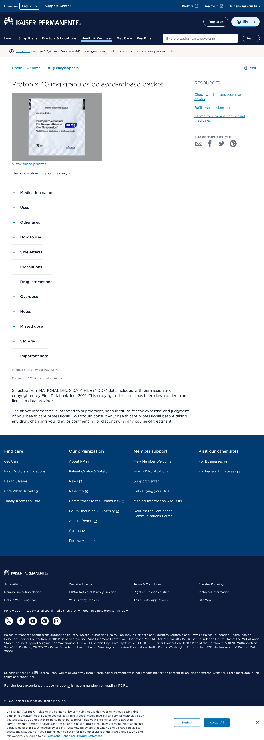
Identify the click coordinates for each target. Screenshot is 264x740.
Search (251, 38)
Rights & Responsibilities (151, 592)
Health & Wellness (96, 38)
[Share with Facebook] (210, 143)
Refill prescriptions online (214, 108)
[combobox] (200, 38)
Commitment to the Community (94, 501)
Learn (9, 38)
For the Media (80, 541)
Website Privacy (80, 584)
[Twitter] (8, 621)
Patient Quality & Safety (88, 471)
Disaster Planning (211, 584)
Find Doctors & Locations (24, 471)
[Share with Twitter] (222, 143)
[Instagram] (56, 621)
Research (76, 491)
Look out (23, 51)
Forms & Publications (151, 471)
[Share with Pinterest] (233, 143)
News (73, 481)
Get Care (124, 38)
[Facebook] (20, 621)
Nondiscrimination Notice (22, 592)
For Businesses (210, 461)
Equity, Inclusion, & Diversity (92, 511)
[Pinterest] (44, 621)
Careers (75, 531)
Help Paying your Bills (151, 491)
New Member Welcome (152, 461)
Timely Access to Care (22, 501)
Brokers (187, 6)
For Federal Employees (217, 471)
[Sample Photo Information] (69, 172)
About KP (77, 461)
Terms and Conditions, (61, 735)
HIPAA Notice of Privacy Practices (93, 592)
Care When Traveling (21, 491)
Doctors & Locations (59, 38)
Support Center (58, 6)
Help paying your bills (244, 6)
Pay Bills (144, 38)
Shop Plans (28, 38)
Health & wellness (26, 68)
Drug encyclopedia (62, 68)
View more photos (29, 164)
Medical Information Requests (158, 501)
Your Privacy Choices (84, 600)
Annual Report (81, 521)
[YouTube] (32, 621)
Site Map (204, 600)
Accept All (217, 722)
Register (216, 22)
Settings (187, 722)
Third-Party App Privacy (151, 600)
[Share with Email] (198, 143)
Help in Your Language (20, 600)
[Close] (257, 722)
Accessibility (13, 584)
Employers (210, 6)
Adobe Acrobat (55, 685)
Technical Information (214, 592)
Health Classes (15, 481)
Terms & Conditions (147, 584)
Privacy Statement (89, 735)
